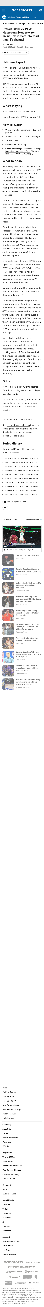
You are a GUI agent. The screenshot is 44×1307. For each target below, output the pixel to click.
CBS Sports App (19, 144)
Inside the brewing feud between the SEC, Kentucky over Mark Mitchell (28, 599)
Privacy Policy (8, 1161)
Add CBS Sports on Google (17, 52)
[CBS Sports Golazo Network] (22, 1264)
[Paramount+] (13, 1274)
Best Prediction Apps (11, 1109)
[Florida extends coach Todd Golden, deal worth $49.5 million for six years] (8, 629)
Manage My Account (11, 1239)
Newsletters (7, 1243)
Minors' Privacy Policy (12, 1166)
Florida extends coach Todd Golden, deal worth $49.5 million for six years (28, 626)
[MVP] (8, 1279)
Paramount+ (7, 1142)
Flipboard (6, 1228)
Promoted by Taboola (32, 520)
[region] (22, 537)
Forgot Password (9, 1252)
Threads (6, 1224)
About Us (6, 1129)
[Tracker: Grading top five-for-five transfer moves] (8, 643)
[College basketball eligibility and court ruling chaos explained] (8, 588)
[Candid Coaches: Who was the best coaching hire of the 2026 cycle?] (8, 657)
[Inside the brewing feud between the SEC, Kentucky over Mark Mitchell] (8, 601)
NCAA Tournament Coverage (13, 24)
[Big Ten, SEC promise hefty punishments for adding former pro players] (8, 684)
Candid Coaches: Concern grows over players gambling (28, 570)
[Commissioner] (30, 1273)
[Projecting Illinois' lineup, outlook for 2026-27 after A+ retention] (8, 615)
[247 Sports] (14, 1269)
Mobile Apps (8, 1118)
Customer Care (9, 1191)
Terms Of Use (8, 1157)
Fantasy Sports (9, 1096)
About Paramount (10, 1137)
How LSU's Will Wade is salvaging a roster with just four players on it (27, 668)
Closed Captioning (10, 1172)
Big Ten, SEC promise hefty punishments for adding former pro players (28, 681)
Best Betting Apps (10, 1105)
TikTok (5, 1206)
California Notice (9, 1176)
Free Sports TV (9, 1101)
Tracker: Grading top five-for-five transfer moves (27, 639)
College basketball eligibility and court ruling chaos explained (28, 585)
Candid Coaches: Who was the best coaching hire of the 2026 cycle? (28, 654)
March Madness (9, 1114)
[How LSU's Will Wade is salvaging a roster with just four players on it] (8, 670)
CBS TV (5, 1146)
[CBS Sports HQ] (33, 1259)
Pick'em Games (9, 1092)
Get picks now (16, 435)
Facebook (6, 1215)
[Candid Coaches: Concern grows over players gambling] (8, 574)
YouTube (6, 1202)
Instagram (6, 1211)
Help (4, 1187)
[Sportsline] (31, 1269)
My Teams (6, 1247)
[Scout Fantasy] (20, 1280)
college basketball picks (18, 425)
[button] (3, 10)
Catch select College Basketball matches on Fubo (23, 149)
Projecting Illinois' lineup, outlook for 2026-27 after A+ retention (27, 612)
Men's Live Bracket (35, 24)
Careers (5, 1133)
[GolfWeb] (34, 1280)
